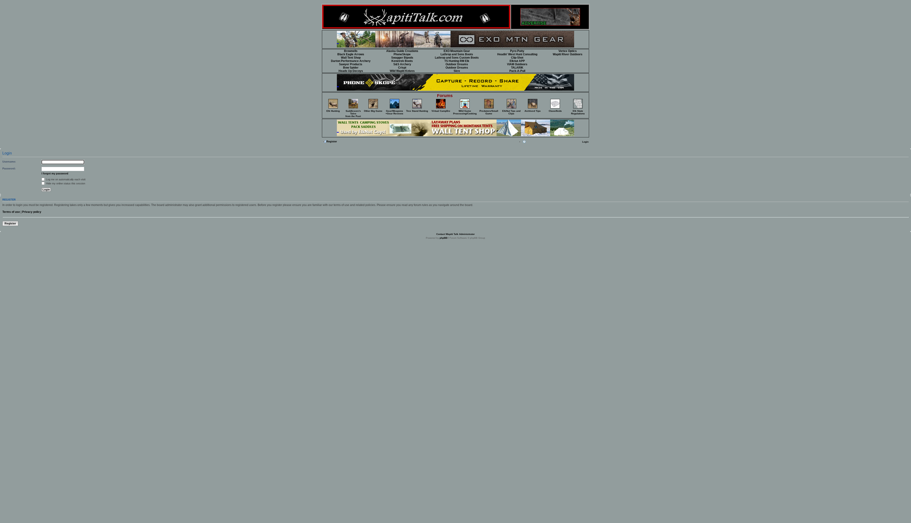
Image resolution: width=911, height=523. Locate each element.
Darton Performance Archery (351, 61)
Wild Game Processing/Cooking (465, 112)
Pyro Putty (517, 51)
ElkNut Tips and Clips (511, 112)
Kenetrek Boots (402, 61)
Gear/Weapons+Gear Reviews (394, 112)
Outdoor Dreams (457, 64)
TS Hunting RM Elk (456, 61)
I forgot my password (55, 173)
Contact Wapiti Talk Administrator (455, 234)
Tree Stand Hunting (417, 111)
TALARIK (517, 67)
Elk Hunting (333, 111)
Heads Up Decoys (351, 71)
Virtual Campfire (441, 111)
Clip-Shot (517, 57)
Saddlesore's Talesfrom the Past (353, 113)
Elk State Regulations (578, 112)
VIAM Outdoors (517, 64)
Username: (9, 161)
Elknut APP (517, 61)
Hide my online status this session (65, 183)
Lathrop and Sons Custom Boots (457, 57)
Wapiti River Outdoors (567, 54)
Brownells (351, 51)
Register (331, 141)
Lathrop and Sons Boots (457, 54)
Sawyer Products (350, 64)
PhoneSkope (402, 54)
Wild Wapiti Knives (402, 71)
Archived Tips (533, 111)
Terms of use (11, 212)
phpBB (443, 238)
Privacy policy (31, 212)
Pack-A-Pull (517, 71)
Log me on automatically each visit (65, 179)
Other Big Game (373, 111)
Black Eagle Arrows (350, 54)
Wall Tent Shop (351, 57)
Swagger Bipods (402, 57)
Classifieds (555, 111)
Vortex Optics (567, 51)
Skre (457, 71)
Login (585, 141)
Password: (9, 168)
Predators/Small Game (488, 112)
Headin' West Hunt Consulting (517, 54)
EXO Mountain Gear (457, 51)
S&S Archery (402, 64)
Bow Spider (350, 67)
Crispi (402, 67)
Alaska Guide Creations (402, 51)
